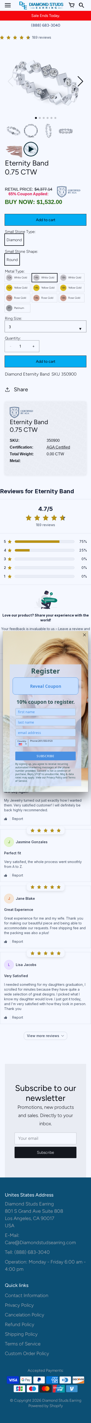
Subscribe (45, 756)
